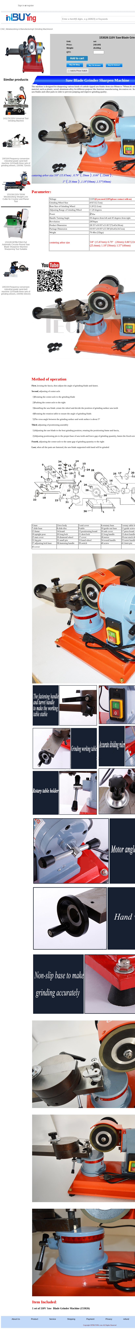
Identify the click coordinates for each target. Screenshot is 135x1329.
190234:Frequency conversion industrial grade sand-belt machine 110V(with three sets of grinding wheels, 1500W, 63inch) (15, 290)
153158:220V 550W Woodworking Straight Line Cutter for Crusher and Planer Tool (16, 198)
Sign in (21, 5)
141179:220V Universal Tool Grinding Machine (15, 119)
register (30, 5)
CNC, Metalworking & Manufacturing (16, 29)
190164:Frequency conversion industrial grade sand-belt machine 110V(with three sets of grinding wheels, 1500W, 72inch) (15, 162)
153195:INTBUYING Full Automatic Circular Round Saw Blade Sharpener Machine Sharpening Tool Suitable (16, 245)
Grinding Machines (43, 29)
